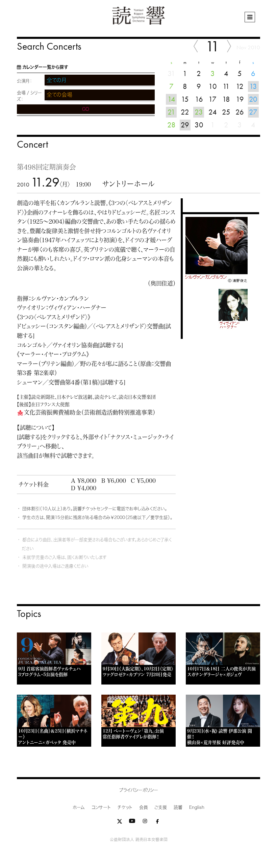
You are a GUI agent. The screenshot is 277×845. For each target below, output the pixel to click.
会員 (143, 807)
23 (199, 112)
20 (253, 99)
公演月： (24, 81)
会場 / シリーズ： (29, 96)
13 (253, 86)
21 (171, 112)
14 (171, 99)
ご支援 (160, 807)
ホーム (79, 807)
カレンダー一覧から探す (45, 67)
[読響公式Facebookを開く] (157, 822)
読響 (178, 807)
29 (185, 124)
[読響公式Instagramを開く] (145, 822)
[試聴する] (110, 345)
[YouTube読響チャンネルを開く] (132, 822)
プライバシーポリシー (138, 790)
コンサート (101, 807)
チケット (125, 807)
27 (253, 112)
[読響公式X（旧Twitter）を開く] (119, 822)
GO (85, 109)
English (196, 807)
